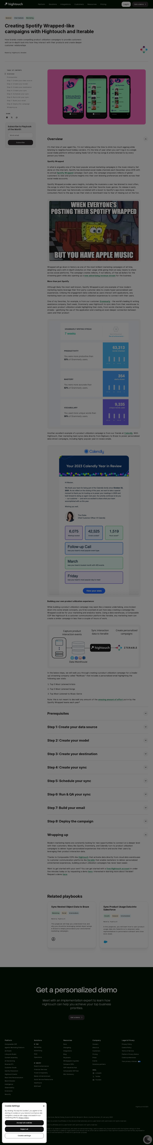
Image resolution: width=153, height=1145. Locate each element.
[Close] (43, 1106)
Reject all (24, 1129)
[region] (24, 1122)
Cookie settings (24, 1136)
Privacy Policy (24, 1118)
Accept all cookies (24, 1123)
